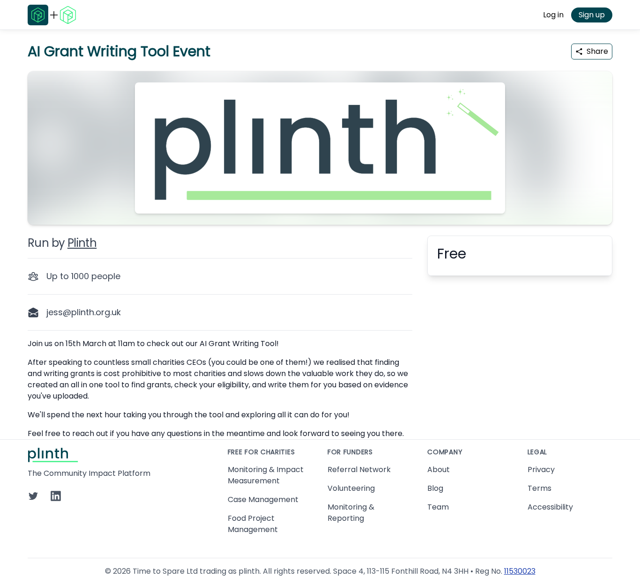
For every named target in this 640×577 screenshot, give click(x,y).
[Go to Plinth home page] (38, 15)
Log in (553, 14)
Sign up (592, 14)
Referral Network (359, 469)
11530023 (520, 571)
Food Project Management (253, 524)
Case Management (263, 499)
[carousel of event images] (320, 142)
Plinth (82, 243)
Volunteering (351, 488)
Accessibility (550, 507)
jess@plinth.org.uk (83, 312)
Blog (435, 488)
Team (438, 507)
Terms (539, 488)
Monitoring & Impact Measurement (266, 475)
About (438, 469)
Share (597, 51)
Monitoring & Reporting (350, 513)
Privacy (541, 469)
